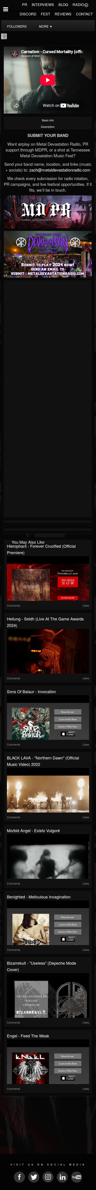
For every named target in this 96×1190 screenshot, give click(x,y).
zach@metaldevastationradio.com (59, 170)
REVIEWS (63, 14)
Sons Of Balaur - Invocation (31, 691)
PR (24, 4)
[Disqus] (47, 341)
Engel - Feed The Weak (28, 1036)
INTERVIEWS (43, 4)
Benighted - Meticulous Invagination (39, 897)
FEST (45, 14)
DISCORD (28, 14)
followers (17, 26)
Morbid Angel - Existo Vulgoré (33, 830)
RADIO (78, 4)
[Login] (86, 4)
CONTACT (84, 14)
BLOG (63, 4)
